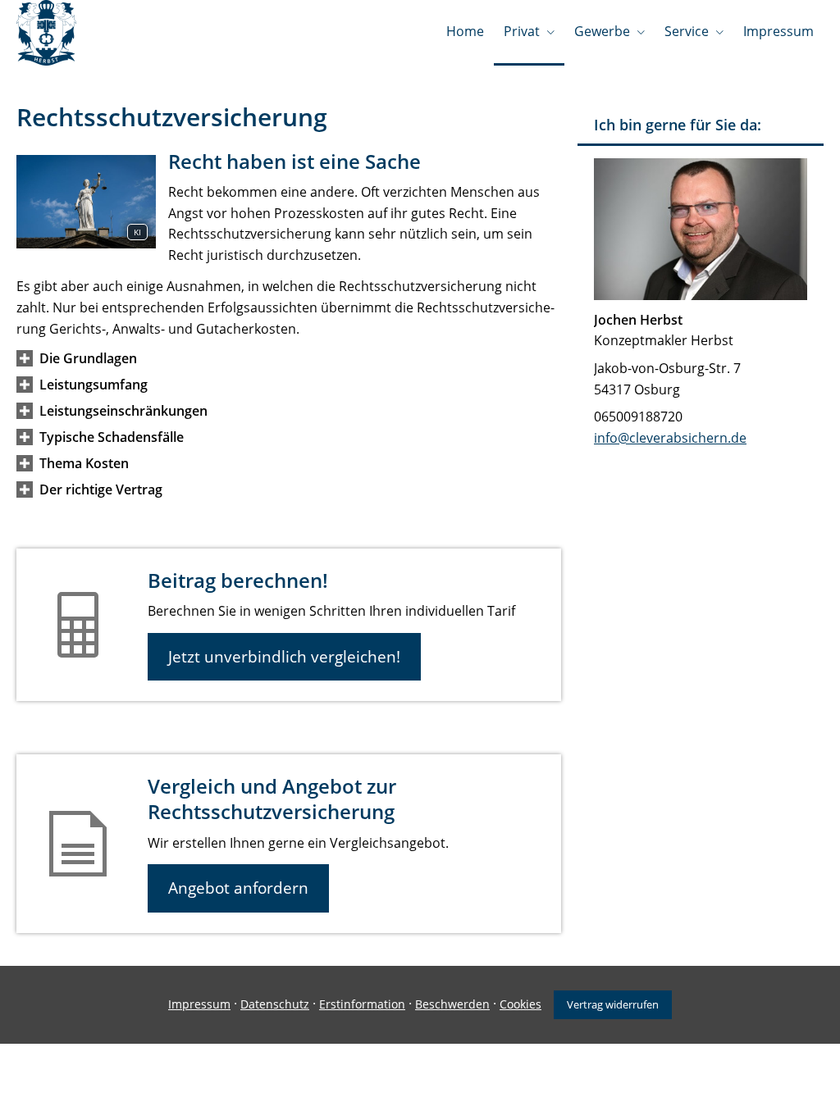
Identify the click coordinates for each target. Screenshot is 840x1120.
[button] (88, 358)
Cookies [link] (520, 1004)
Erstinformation (362, 1004)
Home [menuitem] (465, 31)
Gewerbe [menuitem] (602, 31)
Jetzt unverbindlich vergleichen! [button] (284, 656)
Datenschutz (274, 1004)
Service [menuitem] (686, 31)
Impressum (199, 1004)
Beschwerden (452, 1004)
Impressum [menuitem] (778, 31)
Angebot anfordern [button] (238, 888)
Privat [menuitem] (522, 31)
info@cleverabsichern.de (670, 438)
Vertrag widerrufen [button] (613, 1004)
